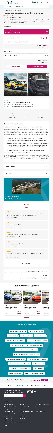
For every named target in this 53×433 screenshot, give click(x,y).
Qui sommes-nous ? (24, 406)
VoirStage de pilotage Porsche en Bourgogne (13, 10)
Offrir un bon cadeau (38, 66)
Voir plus (43, 159)
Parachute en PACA (8, 411)
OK (24, 395)
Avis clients (22, 418)
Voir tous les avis (26, 263)
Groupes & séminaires (40, 411)
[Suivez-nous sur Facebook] (28, 392)
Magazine (22, 420)
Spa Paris (6, 425)
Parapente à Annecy (8, 420)
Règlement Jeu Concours (25, 423)
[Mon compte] (41, 2)
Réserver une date (16, 66)
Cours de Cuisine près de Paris (11, 423)
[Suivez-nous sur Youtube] (35, 392)
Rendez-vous (35, 2)
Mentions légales (23, 416)
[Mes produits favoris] (45, 2)
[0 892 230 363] (38, 380)
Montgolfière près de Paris (10, 413)
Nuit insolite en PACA (9, 416)
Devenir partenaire (39, 406)
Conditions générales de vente (26, 411)
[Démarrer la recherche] (47, 6)
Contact (21, 409)
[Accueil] (5, 272)
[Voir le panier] (48, 2)
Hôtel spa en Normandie (9, 409)
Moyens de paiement (24, 413)
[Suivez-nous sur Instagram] (31, 392)
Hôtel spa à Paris (8, 418)
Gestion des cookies (8, 401)
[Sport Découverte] (12, 2)
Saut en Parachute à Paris (10, 406)
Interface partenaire (39, 409)
